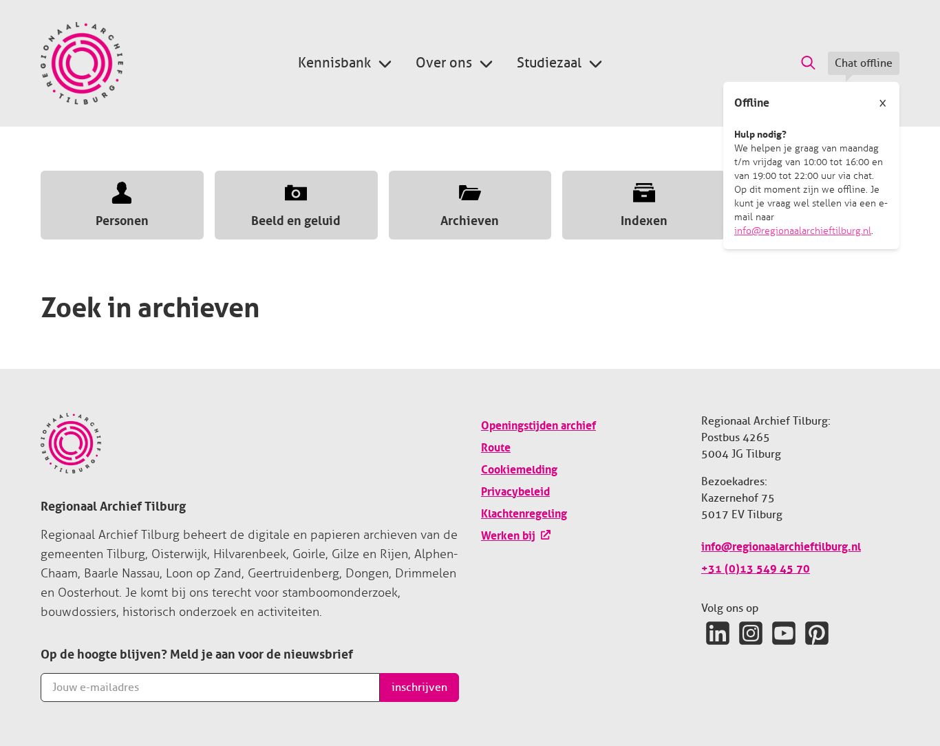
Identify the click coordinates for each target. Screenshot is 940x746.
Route (496, 446)
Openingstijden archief (538, 424)
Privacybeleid (515, 490)
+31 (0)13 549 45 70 (755, 567)
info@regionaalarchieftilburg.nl (802, 231)
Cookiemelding (519, 468)
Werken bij (508, 534)
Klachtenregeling (524, 512)
